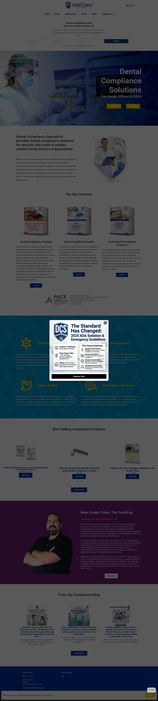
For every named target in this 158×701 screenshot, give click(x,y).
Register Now (79, 376)
